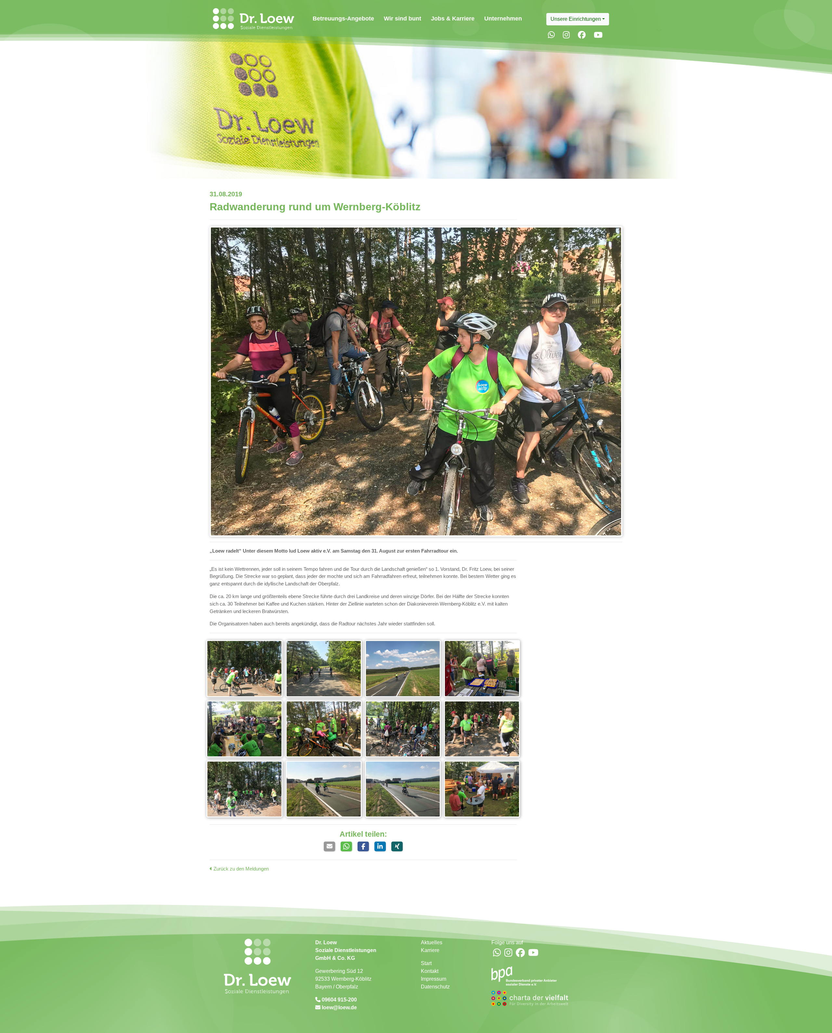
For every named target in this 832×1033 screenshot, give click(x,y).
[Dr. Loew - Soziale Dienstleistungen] (252, 19)
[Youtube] (598, 35)
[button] (329, 846)
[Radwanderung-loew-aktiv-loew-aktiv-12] (482, 789)
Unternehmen (503, 18)
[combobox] (577, 19)
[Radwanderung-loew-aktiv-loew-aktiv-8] (244, 668)
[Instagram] (566, 35)
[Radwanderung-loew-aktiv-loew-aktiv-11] (482, 728)
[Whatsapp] (551, 35)
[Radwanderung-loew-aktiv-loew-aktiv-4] (403, 668)
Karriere (430, 950)
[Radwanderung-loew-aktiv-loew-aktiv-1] (482, 668)
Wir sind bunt (402, 18)
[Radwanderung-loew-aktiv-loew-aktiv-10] (403, 728)
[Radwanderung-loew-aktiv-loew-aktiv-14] (324, 789)
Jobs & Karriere (452, 18)
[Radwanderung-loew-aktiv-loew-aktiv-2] (244, 728)
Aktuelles (431, 942)
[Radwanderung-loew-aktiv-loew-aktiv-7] (416, 381)
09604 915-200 (338, 999)
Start (426, 963)
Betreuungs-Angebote (343, 18)
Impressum (433, 979)
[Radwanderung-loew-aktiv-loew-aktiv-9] (403, 789)
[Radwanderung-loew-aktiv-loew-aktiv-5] (324, 668)
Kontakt (429, 971)
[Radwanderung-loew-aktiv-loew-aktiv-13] (244, 789)
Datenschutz (435, 986)
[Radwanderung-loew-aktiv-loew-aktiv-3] (324, 728)
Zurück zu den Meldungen (240, 868)
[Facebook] (582, 35)
